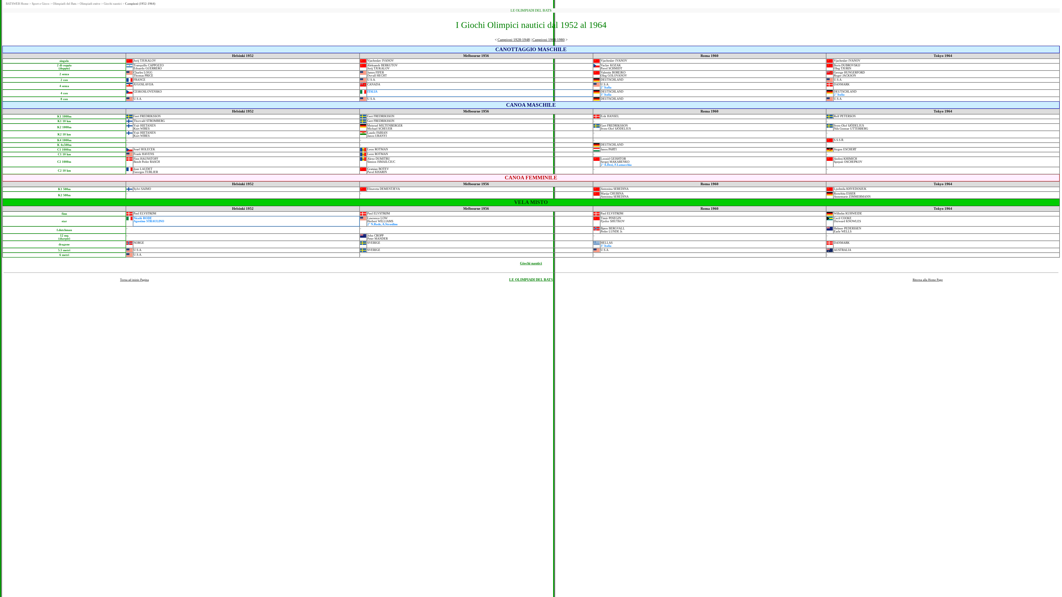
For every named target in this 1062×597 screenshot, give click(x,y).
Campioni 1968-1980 (548, 40)
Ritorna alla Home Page (928, 279)
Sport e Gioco (41, 3)
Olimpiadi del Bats (64, 3)
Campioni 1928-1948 (514, 40)
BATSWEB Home (17, 3)
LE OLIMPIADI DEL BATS (531, 279)
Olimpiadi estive (90, 3)
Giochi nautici (113, 3)
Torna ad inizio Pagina (134, 279)
